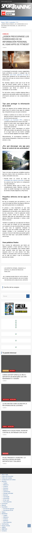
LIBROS (4, 527)
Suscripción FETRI (8, 510)
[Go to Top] (29, 525)
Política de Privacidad (7, 476)
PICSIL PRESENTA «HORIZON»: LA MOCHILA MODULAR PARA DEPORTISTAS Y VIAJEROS (14, 459)
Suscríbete (4, 507)
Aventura (5, 370)
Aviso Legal (5, 474)
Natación (5, 490)
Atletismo (6, 485)
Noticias (5, 453)
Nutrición (13, 399)
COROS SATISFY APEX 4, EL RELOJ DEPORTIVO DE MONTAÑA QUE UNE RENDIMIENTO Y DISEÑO (14, 376)
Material (12, 370)
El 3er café (6, 500)
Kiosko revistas (6, 525)
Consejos (5, 34)
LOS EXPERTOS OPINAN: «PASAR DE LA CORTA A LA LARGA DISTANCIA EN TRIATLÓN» (15, 269)
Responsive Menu (29, 1)
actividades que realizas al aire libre (14, 180)
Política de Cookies (7, 478)
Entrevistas (6, 498)
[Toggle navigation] (3, 18)
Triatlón (5, 483)
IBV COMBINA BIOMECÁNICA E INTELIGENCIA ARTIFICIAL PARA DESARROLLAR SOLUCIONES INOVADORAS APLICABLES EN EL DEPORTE (15, 278)
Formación (4, 503)
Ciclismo (5, 486)
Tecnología (6, 496)
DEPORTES (4, 514)
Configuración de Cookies (9, 479)
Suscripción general (8, 508)
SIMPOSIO (4, 529)
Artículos (6, 399)
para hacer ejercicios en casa (19, 74)
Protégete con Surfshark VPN (13, 120)
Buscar (28, 296)
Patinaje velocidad (8, 493)
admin (4, 47)
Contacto (4, 531)
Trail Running (6, 491)
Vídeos (5, 426)
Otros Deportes (7, 502)
